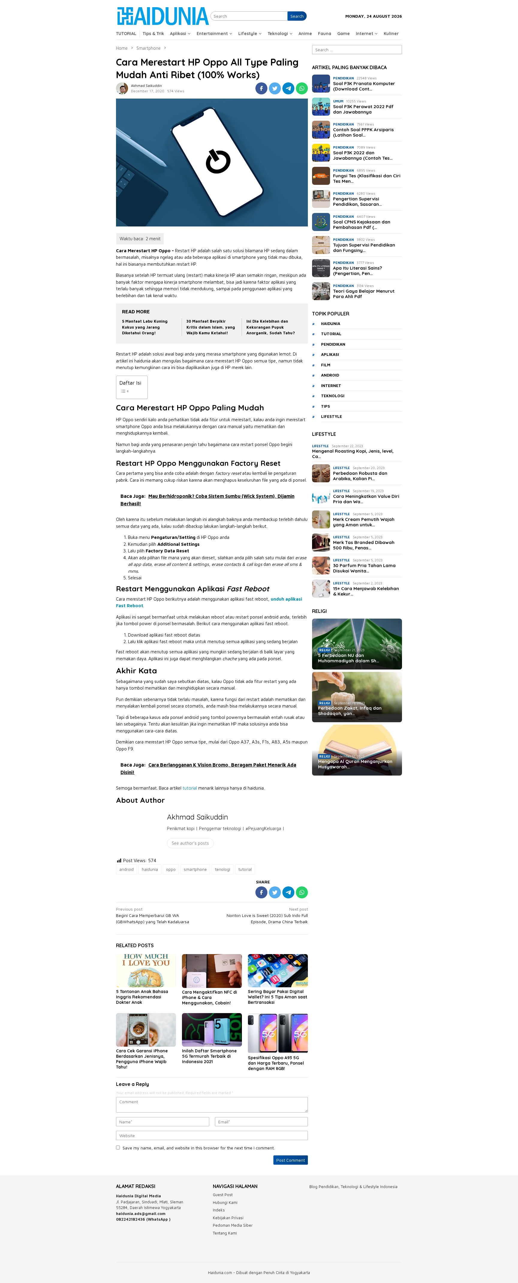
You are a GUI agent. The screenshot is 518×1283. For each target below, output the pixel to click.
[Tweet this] (275, 88)
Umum (338, 101)
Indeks (219, 1210)
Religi (324, 650)
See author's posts (190, 843)
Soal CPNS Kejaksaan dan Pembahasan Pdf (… (361, 224)
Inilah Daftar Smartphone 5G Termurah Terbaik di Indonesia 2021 (209, 1056)
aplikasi (330, 354)
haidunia (150, 869)
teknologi (332, 395)
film (325, 364)
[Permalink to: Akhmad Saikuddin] (122, 87)
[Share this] (261, 88)
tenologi (222, 869)
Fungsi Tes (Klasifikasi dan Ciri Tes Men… (366, 178)
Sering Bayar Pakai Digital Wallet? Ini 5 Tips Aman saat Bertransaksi (277, 997)
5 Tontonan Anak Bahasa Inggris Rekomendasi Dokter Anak (142, 997)
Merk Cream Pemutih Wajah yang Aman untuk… (363, 522)
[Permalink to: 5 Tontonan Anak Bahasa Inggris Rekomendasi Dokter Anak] (146, 971)
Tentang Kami (225, 1233)
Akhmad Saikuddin (197, 816)
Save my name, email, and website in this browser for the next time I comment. (199, 1147)
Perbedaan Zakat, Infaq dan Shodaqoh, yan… (350, 710)
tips (325, 406)
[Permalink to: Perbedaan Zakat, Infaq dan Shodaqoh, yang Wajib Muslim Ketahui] (357, 697)
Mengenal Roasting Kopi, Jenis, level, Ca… (353, 453)
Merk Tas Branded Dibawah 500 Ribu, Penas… (363, 545)
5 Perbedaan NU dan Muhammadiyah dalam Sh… (348, 658)
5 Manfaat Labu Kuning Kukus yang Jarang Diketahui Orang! (145, 327)
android (126, 869)
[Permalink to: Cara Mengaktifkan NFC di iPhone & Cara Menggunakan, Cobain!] (212, 971)
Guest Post (223, 1194)
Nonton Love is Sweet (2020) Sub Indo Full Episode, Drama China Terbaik (267, 915)
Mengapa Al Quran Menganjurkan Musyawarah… (355, 764)
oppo (171, 869)
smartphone (195, 869)
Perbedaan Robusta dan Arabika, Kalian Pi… (360, 476)
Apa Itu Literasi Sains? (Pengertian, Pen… (357, 270)
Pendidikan (343, 78)
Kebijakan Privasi (228, 1217)
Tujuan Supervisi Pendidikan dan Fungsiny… (364, 247)
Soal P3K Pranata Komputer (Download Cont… (364, 86)
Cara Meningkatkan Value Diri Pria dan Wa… (366, 499)
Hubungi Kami (225, 1202)
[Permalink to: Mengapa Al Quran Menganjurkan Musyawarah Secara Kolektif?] (357, 750)
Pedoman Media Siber (233, 1225)
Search (297, 16)
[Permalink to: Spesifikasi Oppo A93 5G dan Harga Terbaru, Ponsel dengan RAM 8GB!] (278, 1033)
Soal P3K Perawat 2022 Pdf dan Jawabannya (363, 109)
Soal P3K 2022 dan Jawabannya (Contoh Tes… (363, 155)
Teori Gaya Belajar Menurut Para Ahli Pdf (363, 293)
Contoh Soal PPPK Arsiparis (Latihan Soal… (363, 132)
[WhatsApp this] (302, 88)
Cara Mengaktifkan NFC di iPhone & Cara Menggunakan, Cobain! (209, 997)
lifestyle (331, 416)
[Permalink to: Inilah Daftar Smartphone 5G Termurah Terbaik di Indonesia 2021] (212, 1030)
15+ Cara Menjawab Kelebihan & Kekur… (366, 591)
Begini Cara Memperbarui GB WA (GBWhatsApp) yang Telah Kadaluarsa (152, 915)
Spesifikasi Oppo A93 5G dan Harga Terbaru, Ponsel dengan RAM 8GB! (276, 1063)
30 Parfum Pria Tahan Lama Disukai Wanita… (364, 568)
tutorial (190, 788)
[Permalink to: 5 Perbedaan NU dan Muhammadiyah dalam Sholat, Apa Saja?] (357, 644)
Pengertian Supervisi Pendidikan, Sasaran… (357, 201)
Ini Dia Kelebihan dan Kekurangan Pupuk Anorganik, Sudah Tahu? (270, 327)
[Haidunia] (163, 15)
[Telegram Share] (288, 88)
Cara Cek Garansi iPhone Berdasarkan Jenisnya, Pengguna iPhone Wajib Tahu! (142, 1059)
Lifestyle (320, 446)
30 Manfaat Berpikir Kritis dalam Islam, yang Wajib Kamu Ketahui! (210, 327)
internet (331, 385)
